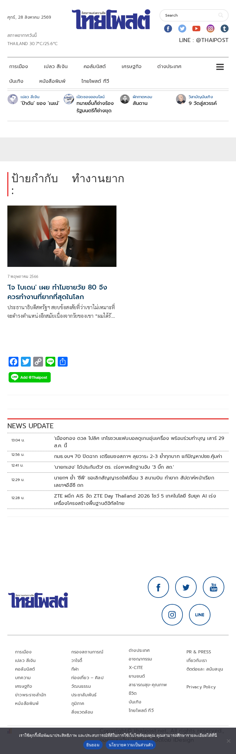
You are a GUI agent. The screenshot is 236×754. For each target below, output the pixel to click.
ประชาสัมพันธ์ (84, 695)
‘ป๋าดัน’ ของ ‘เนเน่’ (40, 103)
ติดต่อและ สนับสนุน (205, 669)
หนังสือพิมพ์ (52, 81)
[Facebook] (168, 29)
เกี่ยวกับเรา (197, 660)
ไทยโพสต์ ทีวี (95, 81)
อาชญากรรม (140, 659)
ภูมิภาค (78, 703)
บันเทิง (16, 81)
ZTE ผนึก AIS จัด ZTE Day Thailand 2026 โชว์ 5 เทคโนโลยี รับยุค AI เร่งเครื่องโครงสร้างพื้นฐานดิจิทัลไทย (135, 499)
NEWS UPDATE (30, 426)
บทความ (23, 678)
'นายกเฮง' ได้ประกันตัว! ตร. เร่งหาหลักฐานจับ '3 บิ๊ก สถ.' (114, 467)
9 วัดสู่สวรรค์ (203, 103)
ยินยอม (93, 744)
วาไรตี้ (76, 660)
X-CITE (136, 667)
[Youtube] (196, 29)
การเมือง (18, 66)
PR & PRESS (199, 652)
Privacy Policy (201, 687)
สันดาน (140, 103)
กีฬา (75, 669)
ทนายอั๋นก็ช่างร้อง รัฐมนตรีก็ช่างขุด (95, 107)
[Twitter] (182, 29)
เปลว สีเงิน (56, 66)
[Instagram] (210, 29)
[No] (228, 741)
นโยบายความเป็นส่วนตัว (131, 744)
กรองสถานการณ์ (87, 652)
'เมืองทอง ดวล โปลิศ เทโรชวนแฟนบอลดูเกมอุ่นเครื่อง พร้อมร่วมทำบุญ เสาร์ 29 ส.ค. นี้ (139, 442)
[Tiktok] (225, 29)
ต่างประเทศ (169, 66)
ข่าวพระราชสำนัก (30, 695)
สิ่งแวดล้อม (82, 712)
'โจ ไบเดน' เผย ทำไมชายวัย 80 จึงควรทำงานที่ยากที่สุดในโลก (57, 292)
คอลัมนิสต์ (95, 66)
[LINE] (200, 615)
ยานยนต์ (137, 676)
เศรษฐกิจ (131, 66)
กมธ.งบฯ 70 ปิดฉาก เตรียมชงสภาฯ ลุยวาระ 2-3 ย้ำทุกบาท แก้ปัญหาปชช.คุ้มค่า (138, 456)
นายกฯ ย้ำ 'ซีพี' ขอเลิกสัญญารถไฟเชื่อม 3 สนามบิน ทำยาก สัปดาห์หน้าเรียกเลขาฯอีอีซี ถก (134, 481)
